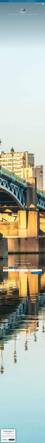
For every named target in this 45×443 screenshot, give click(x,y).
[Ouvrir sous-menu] (18, 14)
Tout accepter (11, 439)
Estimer (15, 267)
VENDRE (10, 14)
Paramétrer (5, 439)
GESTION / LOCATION (23, 14)
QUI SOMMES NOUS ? (30, 14)
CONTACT (35, 14)
